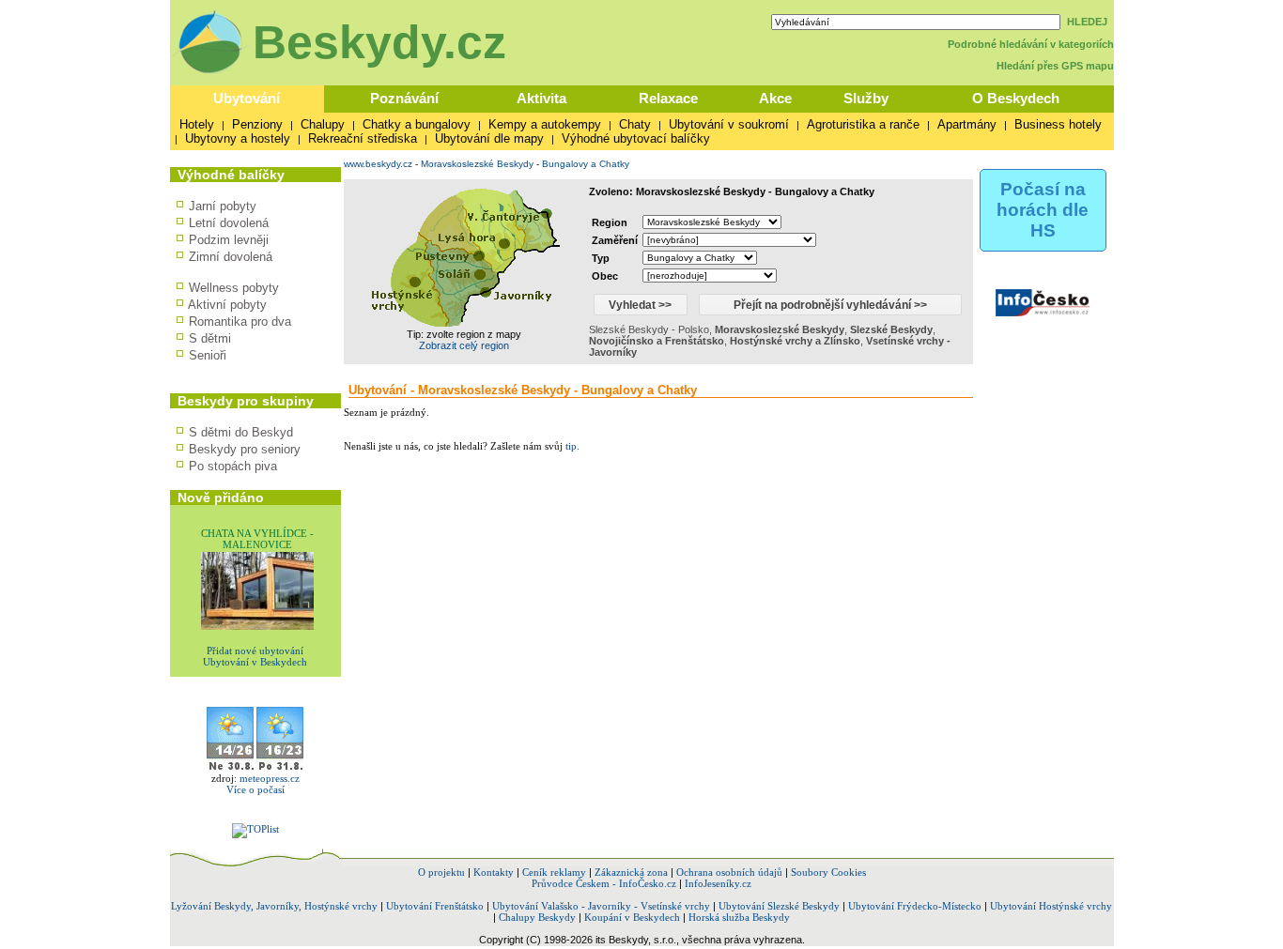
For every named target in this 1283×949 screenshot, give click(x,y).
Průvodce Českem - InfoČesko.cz (604, 883)
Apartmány (967, 124)
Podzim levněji (229, 240)
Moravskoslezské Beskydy (477, 164)
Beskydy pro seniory (245, 449)
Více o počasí (255, 789)
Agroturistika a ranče (863, 124)
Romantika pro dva (240, 321)
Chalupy (323, 124)
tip (571, 446)
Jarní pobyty (222, 206)
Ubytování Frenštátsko (435, 905)
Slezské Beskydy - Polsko (649, 329)
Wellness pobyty (234, 288)
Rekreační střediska (362, 138)
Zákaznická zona (631, 872)
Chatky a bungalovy (417, 124)
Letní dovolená (229, 223)
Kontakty (493, 872)
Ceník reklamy (554, 872)
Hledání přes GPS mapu (1055, 65)
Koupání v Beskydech (632, 917)
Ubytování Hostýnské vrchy (1051, 905)
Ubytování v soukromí (729, 124)
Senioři (207, 355)
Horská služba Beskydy (739, 917)
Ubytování (246, 98)
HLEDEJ (1087, 21)
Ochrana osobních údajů (729, 872)
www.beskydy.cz (378, 164)
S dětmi (210, 338)
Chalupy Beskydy (537, 917)
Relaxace (668, 98)
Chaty (635, 124)
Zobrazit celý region (464, 345)
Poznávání (404, 98)
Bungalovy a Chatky (585, 164)
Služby (866, 98)
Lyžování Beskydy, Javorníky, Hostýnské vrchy (274, 905)
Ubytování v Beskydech (255, 661)
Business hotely (1058, 124)
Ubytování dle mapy (489, 138)
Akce (775, 98)
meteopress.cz (270, 778)
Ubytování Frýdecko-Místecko (915, 905)
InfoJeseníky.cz (718, 883)
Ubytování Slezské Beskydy (779, 905)
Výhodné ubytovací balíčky (636, 138)
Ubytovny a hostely (237, 138)
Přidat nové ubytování (255, 650)
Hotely (196, 124)
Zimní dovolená (230, 257)
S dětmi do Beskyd (241, 432)
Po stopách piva (233, 466)
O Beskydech (1015, 98)
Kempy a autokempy (544, 124)
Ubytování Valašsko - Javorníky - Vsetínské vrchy (601, 905)
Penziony (257, 124)
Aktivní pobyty (227, 305)
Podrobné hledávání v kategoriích (1031, 44)
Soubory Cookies (828, 872)
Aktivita (541, 98)
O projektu (441, 872)
